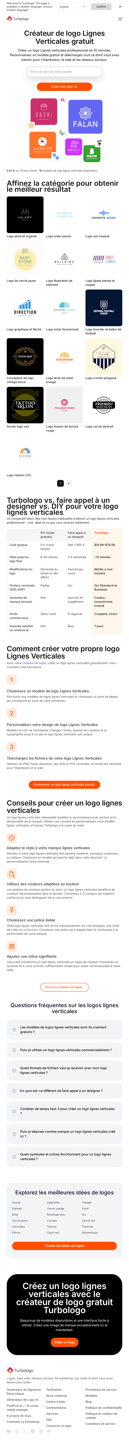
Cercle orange (55, 1208)
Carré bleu (18, 1226)
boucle (16, 1202)
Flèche (16, 1232)
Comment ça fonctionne (23, 1421)
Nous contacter (56, 1395)
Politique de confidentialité (103, 1407)
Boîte (15, 1214)
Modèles (91, 1395)
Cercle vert (88, 1220)
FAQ (49, 1419)
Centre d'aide (55, 1401)
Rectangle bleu (56, 1214)
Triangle (87, 1202)
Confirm (101, 6)
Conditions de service (100, 1423)
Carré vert (53, 1232)
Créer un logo (64, 1342)
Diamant (17, 1208)
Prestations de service (100, 1389)
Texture (51, 1226)
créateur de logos (34, 663)
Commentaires (56, 1407)
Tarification (53, 1389)
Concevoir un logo (58, 1425)
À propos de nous (19, 1415)
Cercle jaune (19, 1220)
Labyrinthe (53, 1202)
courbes (52, 1220)
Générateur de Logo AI (22, 1399)
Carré (85, 1208)
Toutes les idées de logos (64, 1246)
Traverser (88, 1226)
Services (52, 1413)
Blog (88, 1401)
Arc (84, 1214)
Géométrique (90, 1232)
